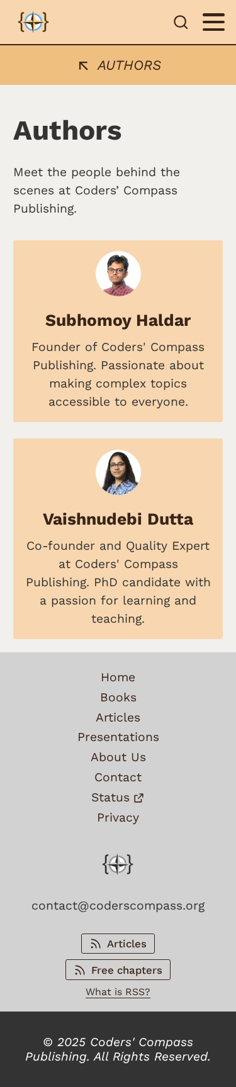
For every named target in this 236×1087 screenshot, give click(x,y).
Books (118, 697)
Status (110, 797)
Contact (118, 777)
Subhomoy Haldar (118, 320)
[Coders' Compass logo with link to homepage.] (33, 22)
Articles (118, 717)
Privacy (118, 817)
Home (118, 677)
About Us (118, 757)
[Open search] (180, 22)
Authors (129, 65)
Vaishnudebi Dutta (118, 518)
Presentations (118, 737)
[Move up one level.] (86, 64)
